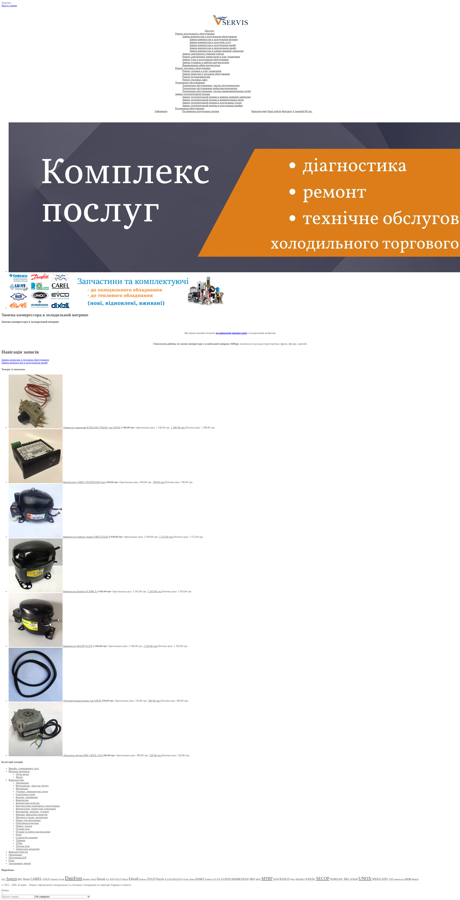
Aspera (11, 879)
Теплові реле (23, 846)
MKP (252, 879)
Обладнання (15, 854)
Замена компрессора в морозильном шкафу (213, 48)
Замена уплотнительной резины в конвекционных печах (213, 99)
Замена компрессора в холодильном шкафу (213, 45)
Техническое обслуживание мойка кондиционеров (209, 88)
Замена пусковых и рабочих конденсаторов (205, 62)
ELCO (118, 879)
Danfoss (73, 878)
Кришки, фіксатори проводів (31, 814)
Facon (160, 879)
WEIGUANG (380, 879)
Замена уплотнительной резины (192, 94)
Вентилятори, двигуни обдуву (32, 785)
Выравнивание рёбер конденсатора (201, 65)
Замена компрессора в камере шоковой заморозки (217, 51)
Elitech (125, 879)
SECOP (322, 878)
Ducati (101, 879)
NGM (276, 879)
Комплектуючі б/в (18, 852)
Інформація (161, 111)
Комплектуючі (259, 111)
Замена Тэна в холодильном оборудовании (205, 59)
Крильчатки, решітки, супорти (32, 811)
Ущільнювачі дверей (20, 863)
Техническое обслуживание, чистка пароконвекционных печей (216, 91)
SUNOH (354, 879)
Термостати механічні (28, 849)
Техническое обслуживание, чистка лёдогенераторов (211, 85)
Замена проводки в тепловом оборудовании (206, 74)
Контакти (287, 111)
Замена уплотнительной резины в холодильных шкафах (212, 105)
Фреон (19, 777)
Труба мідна (22, 774)
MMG (258, 879)
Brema (26, 879)
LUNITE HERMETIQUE (235, 878)
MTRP (267, 878)
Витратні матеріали (19, 771)
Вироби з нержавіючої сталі (24, 768)
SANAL (310, 879)
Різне (19, 834)
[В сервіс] (233, 25)
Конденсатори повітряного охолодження (38, 806)
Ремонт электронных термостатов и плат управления (211, 56)
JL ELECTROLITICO (174, 879)
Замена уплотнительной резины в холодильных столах (212, 102)
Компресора (22, 800)
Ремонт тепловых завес (195, 79)
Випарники (22, 788)
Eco (107, 879)
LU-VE (216, 879)
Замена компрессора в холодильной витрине (214, 39)
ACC (3, 879)
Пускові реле (23, 829)
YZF (391, 879)
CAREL (36, 879)
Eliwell (133, 879)
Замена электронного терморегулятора (203, 53)
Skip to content (9, 5)
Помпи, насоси (24, 826)
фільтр (415, 879)
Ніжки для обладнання (28, 820)
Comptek (54, 879)
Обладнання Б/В (17, 857)
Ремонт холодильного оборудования (194, 33)
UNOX (364, 878)
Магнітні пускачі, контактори (32, 817)
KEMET (199, 878)
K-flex (186, 879)
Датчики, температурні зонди (32, 791)
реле (408, 879)
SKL (346, 879)
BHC (19, 879)
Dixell (93, 879)
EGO (112, 879)
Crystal (61, 879)
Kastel (192, 879)
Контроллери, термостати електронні (36, 808)
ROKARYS (300, 879)
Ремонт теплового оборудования (192, 68)
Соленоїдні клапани (27, 837)
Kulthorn (209, 879)
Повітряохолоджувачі (27, 823)
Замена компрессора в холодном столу (210, 42)
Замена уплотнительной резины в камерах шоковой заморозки (216, 97)
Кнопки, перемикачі (27, 797)
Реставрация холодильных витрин (200, 111)
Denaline (86, 879)
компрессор (399, 879)
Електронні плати (25, 794)
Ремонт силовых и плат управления (201, 71)
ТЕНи (19, 843)
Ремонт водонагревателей (196, 76)
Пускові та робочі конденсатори (33, 831)
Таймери (20, 840)
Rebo (293, 879)
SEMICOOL (336, 879)
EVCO (151, 879)
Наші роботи (274, 111)
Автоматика (22, 783)
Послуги (209, 30)
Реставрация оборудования (189, 108)
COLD (46, 879)
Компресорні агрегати (28, 803)
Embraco (143, 879)
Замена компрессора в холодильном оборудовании (209, 36)
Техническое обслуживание (190, 82)
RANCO (284, 879)
